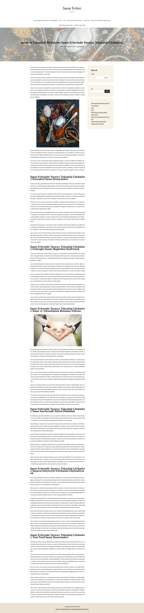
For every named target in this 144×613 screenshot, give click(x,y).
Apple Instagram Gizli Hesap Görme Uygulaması (46, 20)
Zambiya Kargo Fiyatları (80, 25)
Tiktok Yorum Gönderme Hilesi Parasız (100, 20)
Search (94, 70)
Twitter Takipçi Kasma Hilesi (66, 25)
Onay (64, 20)
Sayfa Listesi (87, 20)
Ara (92, 89)
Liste (60, 20)
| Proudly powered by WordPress (79, 609)
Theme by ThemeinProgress (63, 609)
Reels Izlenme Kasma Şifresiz (74, 20)
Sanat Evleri (72, 9)
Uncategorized (80, 46)
